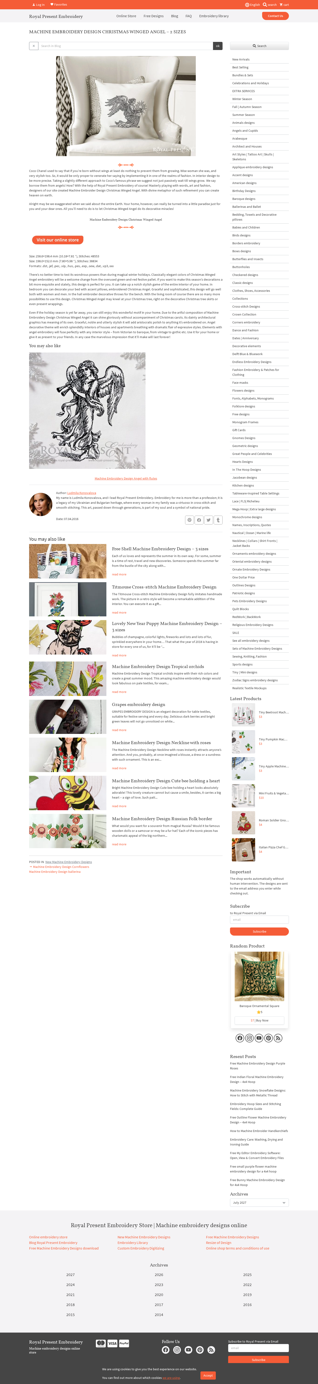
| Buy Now (259, 1020)
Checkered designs (245, 275)
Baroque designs (243, 199)
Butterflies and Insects (247, 259)
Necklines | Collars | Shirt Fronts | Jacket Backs (254, 543)
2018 (70, 1304)
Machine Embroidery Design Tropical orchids (158, 666)
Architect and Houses (247, 146)
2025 (247, 1274)
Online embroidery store (48, 1237)
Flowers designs (243, 390)
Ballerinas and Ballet (246, 207)
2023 (159, 1284)
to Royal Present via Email (248, 913)
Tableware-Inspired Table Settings (255, 493)
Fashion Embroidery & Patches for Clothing (255, 372)
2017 (159, 1304)
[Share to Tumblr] (218, 520)
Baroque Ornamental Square (259, 1006)
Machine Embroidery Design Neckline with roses (161, 742)
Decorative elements (246, 346)
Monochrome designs (247, 517)
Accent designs (242, 175)
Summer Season (243, 115)
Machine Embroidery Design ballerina (55, 872)
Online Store (126, 15)
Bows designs (241, 251)
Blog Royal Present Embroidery (53, 1242)
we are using (171, 1378)
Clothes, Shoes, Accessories (251, 291)
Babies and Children (246, 227)
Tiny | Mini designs (244, 672)
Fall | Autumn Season (247, 107)
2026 (159, 1274)
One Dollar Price (243, 577)
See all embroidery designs (251, 640)
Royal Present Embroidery (56, 16)
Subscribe (259, 931)
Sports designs (242, 664)
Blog (174, 15)
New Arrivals (241, 59)
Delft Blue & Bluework (247, 354)
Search (262, 46)
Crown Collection (244, 314)
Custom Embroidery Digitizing (141, 1248)
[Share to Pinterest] (189, 520)
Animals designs (243, 123)
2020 (159, 1294)
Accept (208, 1375)
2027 (70, 1274)
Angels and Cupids (245, 130)
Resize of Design (218, 1242)
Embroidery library (214, 15)
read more (119, 574)
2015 (70, 1314)
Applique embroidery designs (252, 167)
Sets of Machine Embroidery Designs (257, 648)
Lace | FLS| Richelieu (246, 501)
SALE (235, 633)
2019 (247, 1294)
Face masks (240, 382)
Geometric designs (245, 446)
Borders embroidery (246, 243)
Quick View (259, 979)
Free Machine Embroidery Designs (232, 1237)
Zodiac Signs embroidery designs (255, 680)
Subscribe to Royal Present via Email (253, 1341)
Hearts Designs (242, 462)
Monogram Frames (245, 422)
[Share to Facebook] (199, 520)
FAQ (189, 15)
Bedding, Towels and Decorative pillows (254, 217)
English (254, 5)
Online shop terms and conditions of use (237, 1248)
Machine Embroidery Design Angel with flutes (126, 478)
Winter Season (242, 99)
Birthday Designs (244, 191)
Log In (40, 5)
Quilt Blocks (240, 609)
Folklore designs (243, 406)
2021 (70, 1294)
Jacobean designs (244, 477)
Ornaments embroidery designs (254, 553)
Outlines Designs (243, 585)
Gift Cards (239, 430)
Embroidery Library (133, 1242)
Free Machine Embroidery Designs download (64, 1248)
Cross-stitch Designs (246, 306)
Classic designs (242, 283)
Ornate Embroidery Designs (251, 569)
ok (218, 46)
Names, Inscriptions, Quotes (251, 525)
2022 (247, 1284)
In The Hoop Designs (246, 469)
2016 (247, 1304)
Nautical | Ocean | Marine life (251, 533)
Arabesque (239, 138)
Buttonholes (241, 267)
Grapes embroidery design (138, 704)
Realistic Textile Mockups (249, 688)
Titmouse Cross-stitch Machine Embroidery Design (164, 587)
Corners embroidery (246, 322)
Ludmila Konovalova (81, 493)
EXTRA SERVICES (243, 91)
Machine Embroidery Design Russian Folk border (162, 818)
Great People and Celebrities (252, 454)
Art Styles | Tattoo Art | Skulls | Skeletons (253, 156)
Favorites (60, 4)
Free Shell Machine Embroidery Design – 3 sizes (160, 548)
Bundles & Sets (242, 75)
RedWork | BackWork (246, 617)
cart (286, 5)
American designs (244, 183)
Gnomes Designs (243, 438)
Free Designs (154, 15)
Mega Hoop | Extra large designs (254, 509)
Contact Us (275, 16)
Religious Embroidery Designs (252, 625)
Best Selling (240, 67)
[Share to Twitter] (208, 520)
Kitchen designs (243, 485)
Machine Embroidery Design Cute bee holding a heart (166, 780)
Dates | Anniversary (245, 338)
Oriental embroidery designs (252, 561)
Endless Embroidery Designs (251, 362)
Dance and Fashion (245, 330)
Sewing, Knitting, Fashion (249, 656)
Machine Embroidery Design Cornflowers (60, 867)
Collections (240, 298)
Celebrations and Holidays (250, 83)
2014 (159, 1314)
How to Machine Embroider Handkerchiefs (259, 1131)
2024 (70, 1284)
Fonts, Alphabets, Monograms (253, 398)
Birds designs (241, 235)
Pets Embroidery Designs (249, 601)
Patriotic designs (243, 593)
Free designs (241, 414)
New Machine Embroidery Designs (68, 862)
